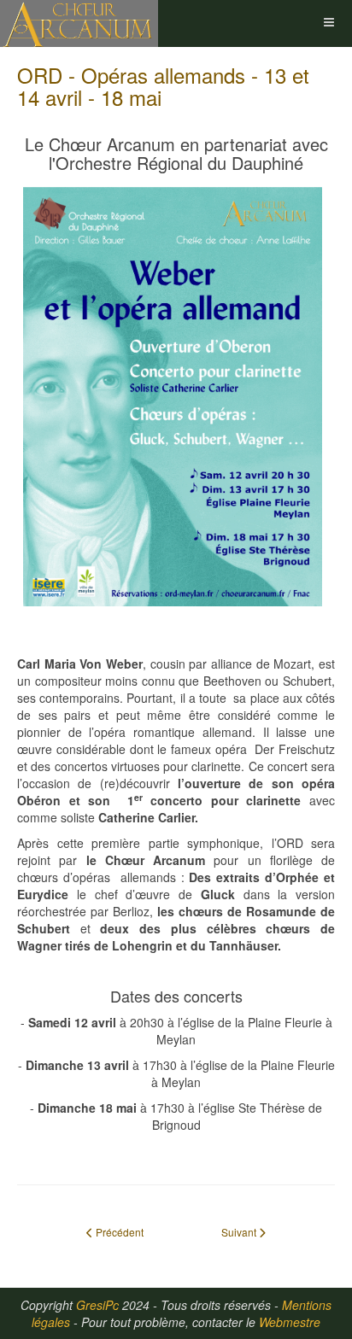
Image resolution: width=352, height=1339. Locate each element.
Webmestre (289, 1321)
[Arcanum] (79, 23)
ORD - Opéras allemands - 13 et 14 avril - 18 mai (163, 86)
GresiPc (97, 1304)
